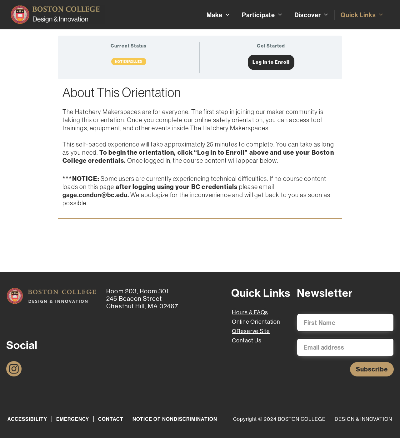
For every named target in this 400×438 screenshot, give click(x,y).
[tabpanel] (200, 152)
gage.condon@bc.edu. (95, 195)
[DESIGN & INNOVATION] (51, 295)
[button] (225, 15)
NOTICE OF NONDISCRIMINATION (174, 419)
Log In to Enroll (271, 62)
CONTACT (110, 419)
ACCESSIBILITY (27, 419)
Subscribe (372, 369)
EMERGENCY (72, 419)
